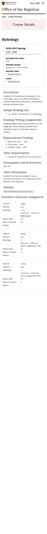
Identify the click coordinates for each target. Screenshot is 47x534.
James (14, 74)
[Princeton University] (9, 3)
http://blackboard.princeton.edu (17, 191)
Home (4, 17)
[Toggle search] (43, 3)
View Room (26, 216)
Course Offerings (15, 17)
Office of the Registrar (20, 9)
